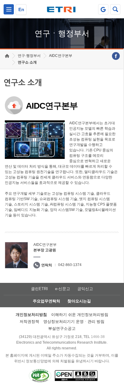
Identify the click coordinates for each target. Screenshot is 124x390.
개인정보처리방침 (31, 314)
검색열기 (115, 9)
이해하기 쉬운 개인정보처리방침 (79, 314)
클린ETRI (39, 288)
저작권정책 (29, 321)
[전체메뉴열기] (9, 9)
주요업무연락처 (46, 301)
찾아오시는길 (79, 301)
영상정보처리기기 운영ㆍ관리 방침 (73, 321)
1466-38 (98, 337)
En (21, 9)
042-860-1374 (70, 265)
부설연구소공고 (62, 328)
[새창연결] (116, 56)
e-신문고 (62, 288)
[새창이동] (103, 9)
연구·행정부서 (29, 56)
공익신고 (85, 288)
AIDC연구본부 (60, 56)
